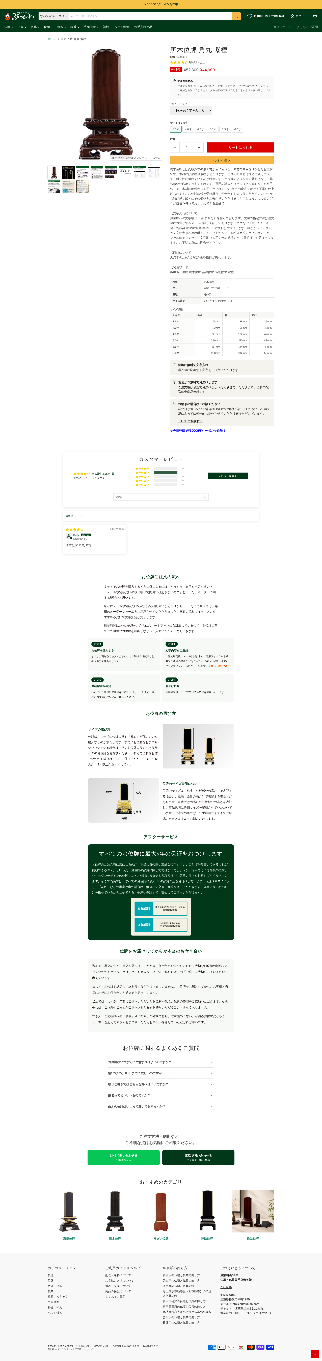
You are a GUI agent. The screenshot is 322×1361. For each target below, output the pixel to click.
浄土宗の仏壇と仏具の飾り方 (181, 1286)
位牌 (47, 27)
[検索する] (236, 16)
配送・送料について (118, 1275)
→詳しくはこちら (218, 665)
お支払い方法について (119, 1280)
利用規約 (52, 1345)
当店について (283, 27)
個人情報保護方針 (69, 1345)
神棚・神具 (55, 1307)
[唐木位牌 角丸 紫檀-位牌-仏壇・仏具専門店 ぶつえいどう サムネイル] (54, 172)
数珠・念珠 (55, 1286)
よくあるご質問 (307, 27)
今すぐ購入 (222, 160)
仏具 (34, 27)
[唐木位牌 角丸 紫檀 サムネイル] (68, 172)
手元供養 (90, 27)
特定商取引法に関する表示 (126, 1345)
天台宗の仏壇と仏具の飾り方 (181, 1280)
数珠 (60, 27)
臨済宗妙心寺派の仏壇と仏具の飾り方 (187, 1312)
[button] (179, 62)
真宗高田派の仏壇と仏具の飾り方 (184, 1306)
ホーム (52, 39)
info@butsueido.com (245, 1304)
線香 (73, 27)
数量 (172, 139)
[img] (75, 529)
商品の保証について (118, 1291)
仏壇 (7, 27)
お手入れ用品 (143, 27)
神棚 (106, 27)
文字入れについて (178, 104)
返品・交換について (118, 1286)
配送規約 (85, 1345)
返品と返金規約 (101, 1345)
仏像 (20, 27)
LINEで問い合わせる (124, 1158)
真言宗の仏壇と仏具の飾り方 (181, 1275)
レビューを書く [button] (227, 476)
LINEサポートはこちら (249, 1308)
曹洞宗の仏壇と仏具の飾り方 (181, 1317)
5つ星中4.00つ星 (103, 474)
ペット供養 (121, 27)
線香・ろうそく (58, 1296)
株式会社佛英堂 (150, 1345)
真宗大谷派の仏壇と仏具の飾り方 (184, 1301)
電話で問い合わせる (198, 1158)
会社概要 (226, 1287)
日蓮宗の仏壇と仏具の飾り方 (181, 1322)
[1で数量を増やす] (199, 147)
